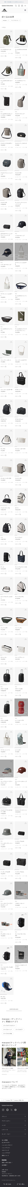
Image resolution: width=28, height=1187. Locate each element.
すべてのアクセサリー (9, 1025)
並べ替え (22, 1184)
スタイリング (5, 1150)
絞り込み (8, 1184)
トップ (2, 1100)
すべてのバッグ (8, 1029)
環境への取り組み (6, 1162)
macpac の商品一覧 (19, 1100)
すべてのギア (19, 1029)
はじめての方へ (6, 1142)
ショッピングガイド (7, 1145)
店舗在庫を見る (22, 258)
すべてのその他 (8, 1033)
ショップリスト (6, 1147)
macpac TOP (9, 1100)
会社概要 (4, 1165)
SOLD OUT (6, 251)
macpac (5, 20)
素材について (5, 1155)
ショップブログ (6, 1153)
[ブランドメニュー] (25, 10)
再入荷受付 (7, 255)
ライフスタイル (14, 20)
